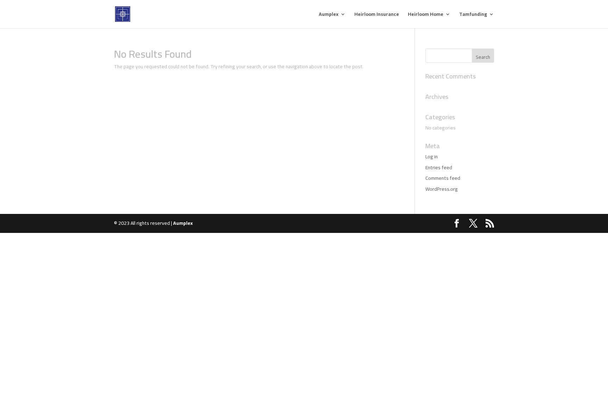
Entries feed (438, 167)
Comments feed (442, 178)
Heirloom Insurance (376, 15)
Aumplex (328, 15)
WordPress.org (441, 189)
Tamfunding (473, 15)
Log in (431, 156)
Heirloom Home (425, 15)
